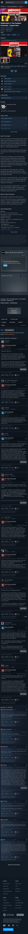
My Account (18, 907)
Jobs (16, 886)
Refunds (5, 910)
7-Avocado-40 (8, 622)
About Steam (6, 883)
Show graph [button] (22, 325)
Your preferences (13, 302)
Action (3, 34)
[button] (3, 6)
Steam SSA (5, 886)
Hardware (17, 888)
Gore (8, 34)
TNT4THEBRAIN (9, 580)
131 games (7, 551)
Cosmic (6, 433)
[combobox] (15, 2)
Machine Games (9, 27)
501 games (7, 409)
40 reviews (7, 581)
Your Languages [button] (8, 330)
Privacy (4, 900)
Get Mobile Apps (8, 929)
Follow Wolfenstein (11, 261)
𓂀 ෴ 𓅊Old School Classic (11, 380)
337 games (7, 518)
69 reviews (13, 475)
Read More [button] (23, 369)
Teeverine (7, 407)
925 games (7, 624)
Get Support (18, 905)
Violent (14, 34)
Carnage (7, 665)
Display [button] (3, 325)
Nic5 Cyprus (8, 517)
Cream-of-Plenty (9, 474)
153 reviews (13, 382)
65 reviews (7, 435)
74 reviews (13, 518)
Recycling (17, 891)
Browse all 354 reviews (14, 864)
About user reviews (5, 302)
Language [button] (3, 322)
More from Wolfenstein (14, 252)
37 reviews (13, 409)
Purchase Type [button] (14, 319)
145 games (7, 382)
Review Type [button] (4, 319)
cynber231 (7, 341)
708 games (7, 475)
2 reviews (13, 667)
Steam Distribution (7, 891)
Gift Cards (5, 893)
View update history (6, 125)
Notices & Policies (7, 905)
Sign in (2, 66)
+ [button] (18, 34)
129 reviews (13, 624)
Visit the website (5, 121)
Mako (6, 550)
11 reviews (7, 342)
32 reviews (13, 551)
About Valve (18, 883)
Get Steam (17, 900)
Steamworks (6, 888)
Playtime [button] (20, 322)
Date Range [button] (12, 322)
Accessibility (6, 902)
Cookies (5, 907)
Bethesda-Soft (9, 29)
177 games (7, 667)
